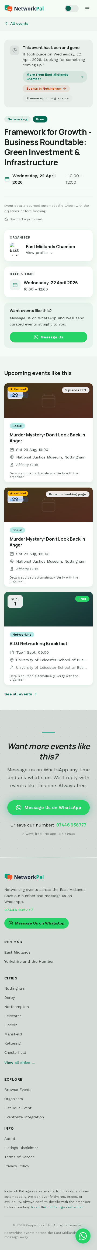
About (9, 1138)
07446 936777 (71, 825)
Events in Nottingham (43, 88)
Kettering (12, 1043)
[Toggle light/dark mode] (72, 8)
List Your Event (18, 1108)
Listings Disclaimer (21, 1148)
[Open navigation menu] (87, 8)
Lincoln (11, 1025)
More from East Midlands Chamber (47, 77)
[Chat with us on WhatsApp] (83, 1236)
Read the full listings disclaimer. (57, 1207)
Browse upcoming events (47, 98)
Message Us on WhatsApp (53, 807)
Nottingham (14, 988)
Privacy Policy (16, 1166)
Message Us (51, 337)
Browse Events (18, 1089)
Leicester (12, 1016)
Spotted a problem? (26, 219)
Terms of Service (19, 1157)
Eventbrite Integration (24, 1117)
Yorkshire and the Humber (29, 961)
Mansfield (13, 1034)
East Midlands (17, 952)
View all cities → (19, 1062)
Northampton (16, 1006)
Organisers (13, 1099)
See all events (18, 694)
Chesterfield (15, 1052)
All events (19, 23)
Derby (9, 997)
